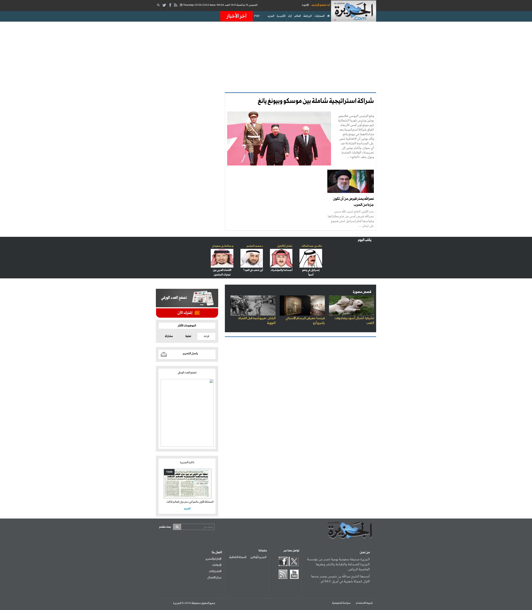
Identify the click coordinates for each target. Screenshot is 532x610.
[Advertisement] (266, 57)
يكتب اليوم (364, 240)
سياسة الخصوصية (341, 603)
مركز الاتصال (214, 577)
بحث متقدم (165, 527)
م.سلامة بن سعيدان (222, 246)
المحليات (319, 16)
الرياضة (307, 16)
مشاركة (169, 336)
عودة (304, 5)
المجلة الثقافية (237, 557)
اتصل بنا (217, 552)
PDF (257, 16)
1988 (169, 472)
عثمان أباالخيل (284, 246)
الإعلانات (216, 565)
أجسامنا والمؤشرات (281, 270)
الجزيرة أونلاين (258, 557)
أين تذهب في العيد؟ (253, 270)
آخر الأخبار (236, 16)
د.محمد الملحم (255, 246)
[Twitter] (164, 5)
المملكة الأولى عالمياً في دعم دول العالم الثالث (189, 502)
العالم (297, 16)
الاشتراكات (215, 571)
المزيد (270, 16)
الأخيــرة (281, 16)
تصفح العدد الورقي (187, 372)
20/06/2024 (219, 5)
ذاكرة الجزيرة (187, 462)
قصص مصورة (362, 292)
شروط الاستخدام (364, 603)
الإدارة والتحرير (213, 558)
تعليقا (188, 336)
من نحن (365, 552)
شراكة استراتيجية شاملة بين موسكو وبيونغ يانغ (316, 101)
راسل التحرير (190, 353)
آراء (290, 16)
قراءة (206, 336)
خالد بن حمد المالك (312, 246)
